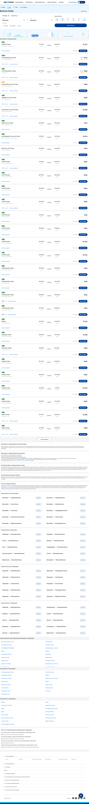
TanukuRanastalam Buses (55, 553)
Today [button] (57, 20)
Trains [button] (16, 7)
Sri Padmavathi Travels (6, 644)
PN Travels (47, 691)
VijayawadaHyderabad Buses (11, 570)
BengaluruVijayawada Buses (11, 613)
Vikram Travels (48, 684)
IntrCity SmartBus (49, 711)
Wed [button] (73, 20)
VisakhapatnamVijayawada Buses (57, 607)
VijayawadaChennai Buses (10, 583)
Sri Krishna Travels (49, 644)
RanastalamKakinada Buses (55, 504)
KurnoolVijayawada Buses (55, 620)
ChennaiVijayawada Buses (10, 620)
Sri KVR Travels (48, 641)
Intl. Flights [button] (24, 7)
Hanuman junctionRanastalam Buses (13, 553)
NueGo (2, 711)
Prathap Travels (4, 660)
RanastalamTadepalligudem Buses (57, 510)
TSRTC (47, 702)
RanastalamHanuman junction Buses (13, 517)
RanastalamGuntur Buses (10, 504)
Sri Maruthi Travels (5, 694)
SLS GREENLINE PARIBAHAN (7, 648)
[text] (2, 7)
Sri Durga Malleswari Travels (7, 724)
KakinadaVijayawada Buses (10, 633)
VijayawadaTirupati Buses (55, 577)
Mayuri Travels (48, 657)
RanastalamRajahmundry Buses (12, 523)
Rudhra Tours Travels (6, 663)
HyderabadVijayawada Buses (11, 607)
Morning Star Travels (50, 660)
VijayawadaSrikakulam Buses (11, 590)
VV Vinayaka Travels (6, 691)
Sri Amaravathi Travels (6, 654)
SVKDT (2, 651)
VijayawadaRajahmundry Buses (56, 596)
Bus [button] (10, 7)
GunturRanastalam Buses (10, 540)
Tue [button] (68, 20)
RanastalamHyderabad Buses (56, 497)
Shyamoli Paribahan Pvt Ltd (7, 641)
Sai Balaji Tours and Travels (51, 663)
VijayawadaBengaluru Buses (11, 577)
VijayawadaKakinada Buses (10, 596)
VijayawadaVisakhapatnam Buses (57, 570)
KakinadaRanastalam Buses (55, 540)
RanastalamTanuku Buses (55, 517)
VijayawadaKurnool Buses (55, 583)
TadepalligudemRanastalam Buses (57, 547)
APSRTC (47, 675)
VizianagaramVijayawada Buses (56, 626)
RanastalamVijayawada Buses (11, 497)
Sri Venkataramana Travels (51, 648)
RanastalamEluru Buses (9, 510)
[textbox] (13, 20)
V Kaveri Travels (5, 687)
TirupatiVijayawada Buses (55, 613)
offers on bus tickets (9, 486)
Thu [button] (79, 20)
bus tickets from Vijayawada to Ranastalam (21, 460)
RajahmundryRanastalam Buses (12, 560)
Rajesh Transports (49, 721)
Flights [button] (3, 7)
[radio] (6, 16)
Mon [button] (62, 20)
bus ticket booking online (46, 470)
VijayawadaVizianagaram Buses (56, 590)
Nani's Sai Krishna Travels (7, 717)
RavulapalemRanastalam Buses (56, 560)
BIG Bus (47, 651)
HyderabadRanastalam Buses (56, 534)
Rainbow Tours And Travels (51, 678)
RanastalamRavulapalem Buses (56, 523)
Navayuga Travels (5, 657)
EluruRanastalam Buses (9, 547)
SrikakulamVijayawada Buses (11, 626)
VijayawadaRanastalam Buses (11, 534)
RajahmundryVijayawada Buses (56, 633)
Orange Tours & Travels (6, 705)
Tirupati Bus (48, 654)
